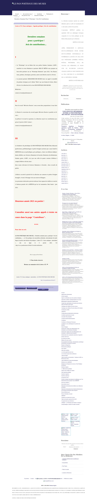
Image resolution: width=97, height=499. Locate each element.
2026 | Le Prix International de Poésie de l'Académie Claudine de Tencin (70, 268)
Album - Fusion (74, 419)
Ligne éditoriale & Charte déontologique (69, 360)
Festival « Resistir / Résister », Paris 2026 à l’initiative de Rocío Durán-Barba (71, 194)
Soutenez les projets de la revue (68, 397)
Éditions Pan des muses (66, 340)
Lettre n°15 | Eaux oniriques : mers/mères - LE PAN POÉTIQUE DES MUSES (35, 277)
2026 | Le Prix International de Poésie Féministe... (72, 277)
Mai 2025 (63, 176)
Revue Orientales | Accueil (66, 393)
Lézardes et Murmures (66, 472)
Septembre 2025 (65, 169)
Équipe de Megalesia (65, 345)
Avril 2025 (63, 178)
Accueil (17, 14)
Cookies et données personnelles (55, 478)
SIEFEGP (63, 395)
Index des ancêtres (65, 350)
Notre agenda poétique (66, 372)
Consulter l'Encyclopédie (66, 316)
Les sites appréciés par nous (67, 352)
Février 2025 (64, 181)
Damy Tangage (64, 326)
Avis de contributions (32, 287)
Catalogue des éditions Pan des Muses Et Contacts (72, 308)
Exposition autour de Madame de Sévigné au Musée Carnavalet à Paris (71, 232)
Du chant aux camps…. (66, 338)
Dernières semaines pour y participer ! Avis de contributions (31, 19)
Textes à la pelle (65, 469)
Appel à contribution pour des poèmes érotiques (71, 297)
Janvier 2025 (64, 183)
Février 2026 (64, 160)
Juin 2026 (63, 153)
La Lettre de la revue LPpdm (20, 287)
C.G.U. (45, 478)
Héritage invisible (65, 258)
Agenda (43, 289)
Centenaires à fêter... (65, 309)
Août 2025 (63, 171)
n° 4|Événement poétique (66, 368)
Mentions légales (76, 144)
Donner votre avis (65, 336)
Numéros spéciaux (65, 375)
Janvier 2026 (64, 162)
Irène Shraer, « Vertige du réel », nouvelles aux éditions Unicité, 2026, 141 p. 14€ (71, 212)
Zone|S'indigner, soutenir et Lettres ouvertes (70, 404)
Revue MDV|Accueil (65, 392)
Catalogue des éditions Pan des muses (69, 306)
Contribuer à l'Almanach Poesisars (68, 322)
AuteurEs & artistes (38, 15)
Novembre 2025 (64, 165)
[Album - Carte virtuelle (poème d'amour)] (66, 416)
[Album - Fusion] (74, 417)
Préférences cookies (68, 478)
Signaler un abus (39, 478)
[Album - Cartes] (74, 414)
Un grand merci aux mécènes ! (67, 400)
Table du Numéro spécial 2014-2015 (69, 399)
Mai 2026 (63, 155)
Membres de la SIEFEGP (66, 362)
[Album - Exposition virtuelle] (75, 422)
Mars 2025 (63, 179)
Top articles (26, 478)
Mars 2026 (63, 158)
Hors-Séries (63, 348)
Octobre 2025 (64, 167)
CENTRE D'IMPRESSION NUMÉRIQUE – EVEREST (70, 459)
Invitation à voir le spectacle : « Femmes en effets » (72, 249)
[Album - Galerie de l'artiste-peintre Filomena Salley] (66, 430)
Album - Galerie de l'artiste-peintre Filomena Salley (65, 433)
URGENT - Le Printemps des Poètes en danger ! (71, 402)
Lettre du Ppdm (73, 128)
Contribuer (39, 14)
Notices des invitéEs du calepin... (68, 370)
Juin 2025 (63, 174)
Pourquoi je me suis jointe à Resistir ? (70, 203)
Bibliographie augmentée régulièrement (69, 301)
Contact (32, 478)
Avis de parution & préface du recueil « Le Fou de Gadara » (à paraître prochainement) (72, 241)
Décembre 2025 (64, 164)
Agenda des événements (66, 294)
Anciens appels (64, 296)
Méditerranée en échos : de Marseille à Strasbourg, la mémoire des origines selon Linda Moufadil (72, 222)
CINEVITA (63, 311)
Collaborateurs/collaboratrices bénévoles (69, 313)
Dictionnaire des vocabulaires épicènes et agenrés (71, 334)
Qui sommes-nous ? (28, 14)
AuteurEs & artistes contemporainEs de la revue (71, 299)
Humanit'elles (65, 462)
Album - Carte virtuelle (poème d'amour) (65, 420)
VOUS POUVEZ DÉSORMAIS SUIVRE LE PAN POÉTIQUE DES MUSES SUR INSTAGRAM (72, 113)
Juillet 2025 (63, 172)
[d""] (72, 142)
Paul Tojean (64, 466)
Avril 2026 (63, 157)
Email (64, 446)
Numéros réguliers (67, 126)
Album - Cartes (74, 415)
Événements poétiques (75, 129)
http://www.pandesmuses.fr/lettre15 (48, 280)
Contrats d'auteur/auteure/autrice (68, 318)
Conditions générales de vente (67, 315)
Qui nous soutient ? (65, 382)
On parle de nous (26, 15)
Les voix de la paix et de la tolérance (68, 353)
